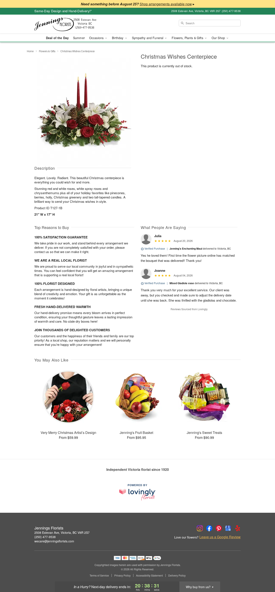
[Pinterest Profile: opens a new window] (219, 528)
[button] (264, 573)
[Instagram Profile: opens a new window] (200, 528)
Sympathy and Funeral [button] (148, 38)
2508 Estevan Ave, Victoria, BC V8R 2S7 (62, 532)
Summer (79, 38)
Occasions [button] (96, 38)
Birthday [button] (118, 38)
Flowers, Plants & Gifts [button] (188, 38)
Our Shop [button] (219, 38)
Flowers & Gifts (47, 51)
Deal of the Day (57, 38)
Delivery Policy (177, 575)
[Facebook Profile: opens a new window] (209, 528)
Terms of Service (99, 575)
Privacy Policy (122, 575)
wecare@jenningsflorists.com (54, 541)
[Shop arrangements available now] (166, 4)
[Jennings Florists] (65, 24)
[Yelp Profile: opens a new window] (238, 528)
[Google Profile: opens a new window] (228, 528)
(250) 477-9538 (45, 537)
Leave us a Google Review (220, 537)
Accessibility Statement (149, 575)
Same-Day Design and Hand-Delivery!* (63, 11)
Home (30, 51)
